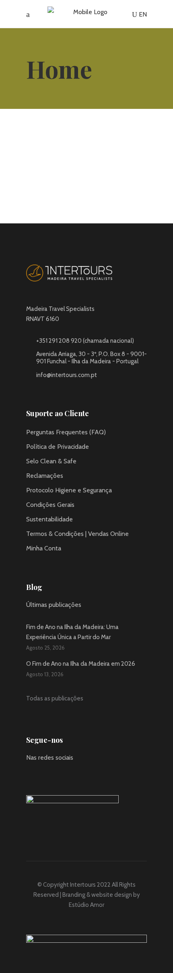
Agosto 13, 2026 (45, 674)
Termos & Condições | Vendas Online (77, 534)
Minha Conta (43, 548)
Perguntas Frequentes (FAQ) (66, 432)
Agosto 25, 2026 (45, 647)
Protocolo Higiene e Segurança (69, 490)
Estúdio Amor (86, 904)
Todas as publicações (54, 698)
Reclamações (44, 475)
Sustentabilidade (49, 519)
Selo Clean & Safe (51, 461)
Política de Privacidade (57, 446)
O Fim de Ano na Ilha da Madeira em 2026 (80, 663)
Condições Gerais (50, 504)
